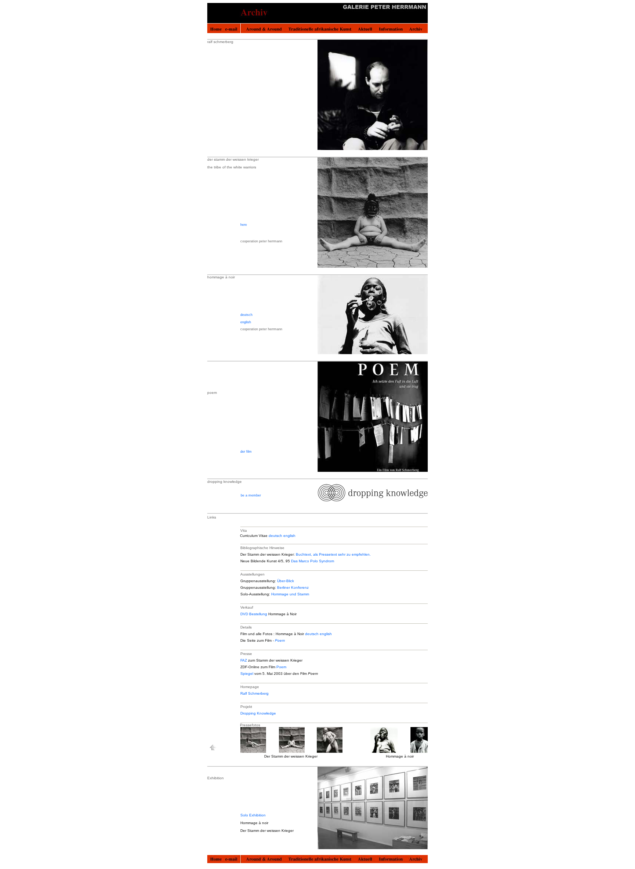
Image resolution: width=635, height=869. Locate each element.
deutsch (246, 315)
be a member (251, 495)
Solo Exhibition (253, 815)
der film (246, 451)
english (245, 322)
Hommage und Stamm (290, 594)
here (243, 225)
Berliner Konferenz (293, 587)
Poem (280, 640)
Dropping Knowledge (258, 713)
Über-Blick (285, 581)
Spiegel (246, 674)
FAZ (243, 660)
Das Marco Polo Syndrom (312, 561)
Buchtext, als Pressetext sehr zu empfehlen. (333, 554)
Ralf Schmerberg (254, 693)
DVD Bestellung (253, 614)
